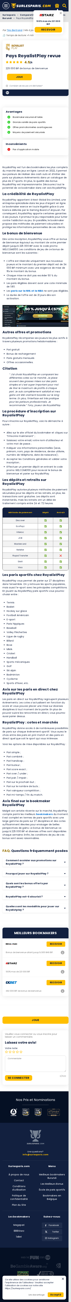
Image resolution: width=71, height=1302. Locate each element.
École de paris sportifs (52, 1189)
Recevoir (48, 29)
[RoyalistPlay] (15, 48)
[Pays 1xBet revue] (62, 991)
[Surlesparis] (32, 6)
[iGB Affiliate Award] (14, 1112)
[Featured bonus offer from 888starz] (57, 6)
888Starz (19, 1230)
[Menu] (5, 5)
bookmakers (44, 814)
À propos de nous (19, 1174)
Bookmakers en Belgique (52, 1197)
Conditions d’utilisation (19, 1188)
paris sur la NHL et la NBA (27, 290)
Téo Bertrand (14, 30)
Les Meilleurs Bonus (52, 1183)
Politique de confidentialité (19, 1197)
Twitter (55, 1231)
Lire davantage (36, 1294)
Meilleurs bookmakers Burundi (52, 1176)
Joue (19, 77)
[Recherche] (65, 6)
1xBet (19, 1236)
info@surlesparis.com (36, 1154)
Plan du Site (19, 1205)
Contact (19, 1180)
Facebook (54, 1225)
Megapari (18, 1225)
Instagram (53, 1238)
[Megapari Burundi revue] (62, 952)
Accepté (55, 1294)
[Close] (61, 13)
